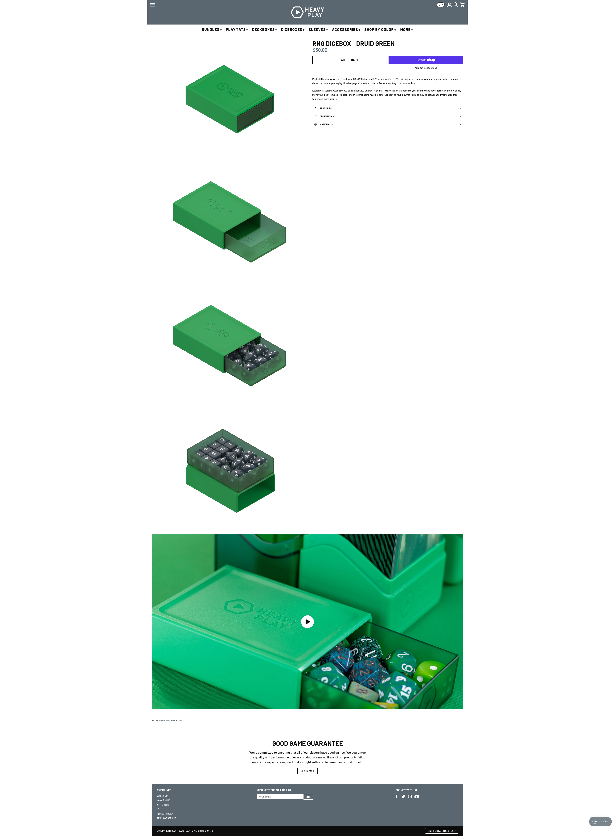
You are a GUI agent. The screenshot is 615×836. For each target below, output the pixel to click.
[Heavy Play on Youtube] (416, 798)
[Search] (455, 4)
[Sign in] (449, 4)
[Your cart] (462, 4)
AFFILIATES (163, 804)
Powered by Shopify (202, 830)
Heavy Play (184, 830)
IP (158, 809)
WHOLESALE (163, 800)
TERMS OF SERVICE (166, 818)
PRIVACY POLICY (165, 813)
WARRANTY (162, 795)
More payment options (425, 68)
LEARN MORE (308, 770)
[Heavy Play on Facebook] (396, 798)
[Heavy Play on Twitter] (403, 798)
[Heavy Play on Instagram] (410, 798)
